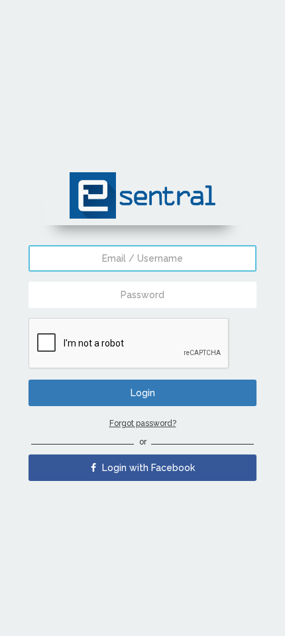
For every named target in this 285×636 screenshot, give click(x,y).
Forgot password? (142, 423)
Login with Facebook (147, 467)
